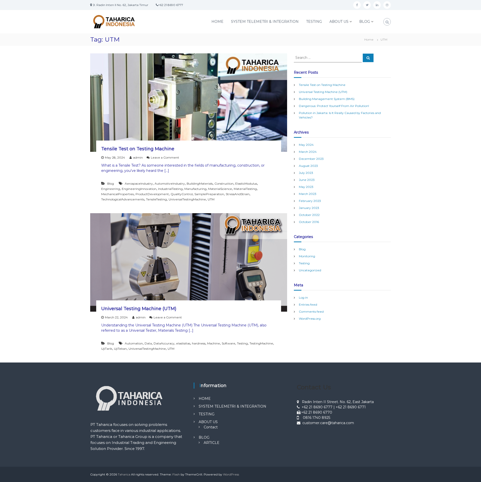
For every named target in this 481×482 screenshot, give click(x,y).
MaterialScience (220, 189)
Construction (223, 183)
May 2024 (306, 145)
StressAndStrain (238, 194)
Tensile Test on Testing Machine (137, 149)
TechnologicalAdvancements (122, 199)
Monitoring (307, 256)
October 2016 (309, 222)
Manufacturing (195, 189)
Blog (110, 183)
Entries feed (308, 304)
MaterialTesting (245, 189)
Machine (213, 343)
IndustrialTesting (170, 189)
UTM (211, 199)
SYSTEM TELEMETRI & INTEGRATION (265, 21)
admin (138, 157)
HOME (217, 21)
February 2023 (310, 201)
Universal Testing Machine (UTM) (138, 308)
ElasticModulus (246, 183)
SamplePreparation (209, 194)
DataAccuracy (164, 343)
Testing (242, 343)
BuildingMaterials (200, 183)
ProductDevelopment (152, 194)
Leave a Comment (165, 157)
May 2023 (306, 187)
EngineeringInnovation (139, 189)
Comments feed (311, 311)
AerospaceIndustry (139, 183)
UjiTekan (120, 348)
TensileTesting (156, 199)
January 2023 (309, 208)
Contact (211, 427)
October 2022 (309, 215)
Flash (176, 474)
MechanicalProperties (117, 194)
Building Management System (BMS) (326, 99)
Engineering (110, 189)
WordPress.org (310, 318)
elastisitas (183, 343)
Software (228, 343)
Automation (134, 343)
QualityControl (182, 194)
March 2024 (308, 152)
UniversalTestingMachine (187, 199)
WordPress (231, 474)
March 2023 (307, 194)
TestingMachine (261, 343)
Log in (303, 297)
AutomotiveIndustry (170, 183)
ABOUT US (338, 21)
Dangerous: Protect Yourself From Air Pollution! (334, 106)
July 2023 (306, 173)
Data (148, 343)
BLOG (364, 21)
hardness (198, 343)
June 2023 (307, 180)
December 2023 (311, 159)
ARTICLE (211, 442)
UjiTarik (106, 348)
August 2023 (308, 166)
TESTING (314, 21)
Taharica (124, 474)
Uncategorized (310, 270)
